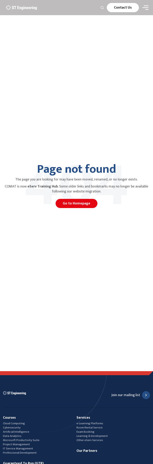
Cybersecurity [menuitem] (12, 427)
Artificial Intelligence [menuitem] (16, 431)
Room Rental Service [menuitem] (89, 427)
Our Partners (86, 450)
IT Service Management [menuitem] (18, 448)
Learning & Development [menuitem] (92, 435)
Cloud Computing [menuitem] (14, 423)
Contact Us (123, 8)
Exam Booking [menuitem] (85, 431)
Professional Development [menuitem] (20, 452)
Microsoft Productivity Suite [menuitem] (21, 440)
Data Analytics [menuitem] (12, 435)
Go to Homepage (76, 203)
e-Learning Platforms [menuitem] (89, 423)
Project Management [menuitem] (16, 444)
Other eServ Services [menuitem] (89, 440)
